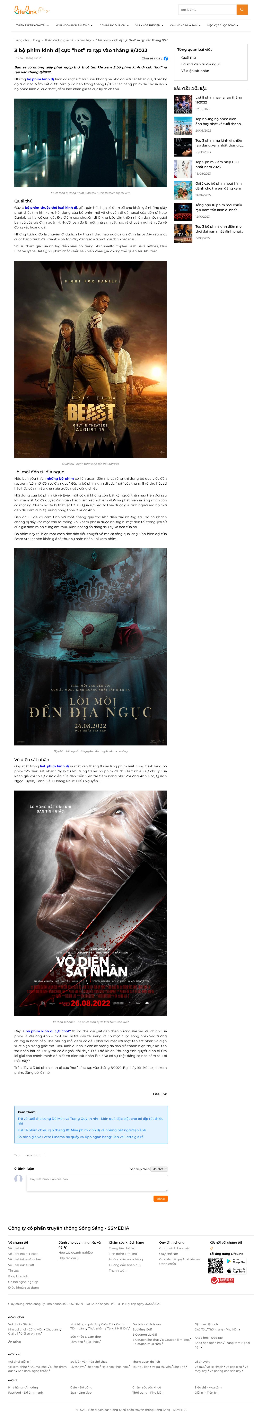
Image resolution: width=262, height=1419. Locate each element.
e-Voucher (16, 1317)
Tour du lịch (141, 1367)
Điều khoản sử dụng (23, 1287)
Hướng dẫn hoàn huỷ (125, 1265)
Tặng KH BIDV (118, 1328)
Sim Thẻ (179, 1367)
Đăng (161, 1199)
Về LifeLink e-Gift (21, 1265)
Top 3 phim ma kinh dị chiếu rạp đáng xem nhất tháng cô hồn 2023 (219, 143)
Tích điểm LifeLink (123, 1254)
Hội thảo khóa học (115, 1367)
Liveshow (77, 1367)
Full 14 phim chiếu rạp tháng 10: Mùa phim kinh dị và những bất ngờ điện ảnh (82, 1130)
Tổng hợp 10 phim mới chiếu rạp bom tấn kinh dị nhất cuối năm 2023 (218, 207)
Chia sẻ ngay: (153, 58)
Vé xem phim (18, 1367)
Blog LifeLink (18, 1276)
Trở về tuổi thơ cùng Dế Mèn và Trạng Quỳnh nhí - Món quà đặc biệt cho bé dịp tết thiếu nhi (91, 1121)
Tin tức (13, 1270)
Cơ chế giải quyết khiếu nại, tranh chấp (180, 1261)
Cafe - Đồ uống (81, 1387)
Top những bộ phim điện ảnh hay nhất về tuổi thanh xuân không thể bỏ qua (218, 121)
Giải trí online (30, 1333)
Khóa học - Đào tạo (209, 1337)
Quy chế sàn (168, 1254)
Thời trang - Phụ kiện (223, 1329)
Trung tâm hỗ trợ (122, 1248)
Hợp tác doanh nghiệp (76, 1252)
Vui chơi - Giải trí (20, 1324)
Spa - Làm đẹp (81, 1392)
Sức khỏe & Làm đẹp (85, 1336)
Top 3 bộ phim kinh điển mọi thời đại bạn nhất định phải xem (218, 229)
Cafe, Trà (107, 1324)
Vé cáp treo (234, 1367)
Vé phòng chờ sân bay (226, 1371)
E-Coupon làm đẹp (176, 1340)
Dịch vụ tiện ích (206, 1324)
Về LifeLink (16, 1248)
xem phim (33, 1155)
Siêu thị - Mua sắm (208, 1387)
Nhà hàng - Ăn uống (23, 1387)
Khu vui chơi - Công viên (26, 1329)
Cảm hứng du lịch (112, 25)
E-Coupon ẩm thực (146, 1340)
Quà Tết (201, 1329)
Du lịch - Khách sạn (146, 1324)
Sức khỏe (92, 1342)
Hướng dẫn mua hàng (126, 1259)
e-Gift (12, 1380)
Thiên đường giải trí (30, 25)
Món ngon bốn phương (72, 25)
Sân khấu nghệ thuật (33, 1371)
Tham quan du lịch (146, 1361)
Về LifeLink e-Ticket (23, 1254)
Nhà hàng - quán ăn (84, 1324)
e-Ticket (14, 1354)
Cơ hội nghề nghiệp (23, 1282)
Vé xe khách (215, 1367)
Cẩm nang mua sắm (183, 25)
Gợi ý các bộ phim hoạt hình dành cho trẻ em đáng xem (218, 186)
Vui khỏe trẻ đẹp (148, 25)
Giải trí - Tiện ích (207, 1392)
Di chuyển (202, 1361)
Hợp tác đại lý (69, 1258)
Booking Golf (142, 1329)
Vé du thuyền (162, 1367)
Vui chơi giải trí (19, 1361)
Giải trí (13, 1333)
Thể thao (93, 1367)
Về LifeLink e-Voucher (24, 1259)
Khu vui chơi (39, 1367)
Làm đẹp (77, 1342)
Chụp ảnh (53, 1329)
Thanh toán (117, 1270)
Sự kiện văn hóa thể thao (88, 1361)
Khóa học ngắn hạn (209, 1343)
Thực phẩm (96, 1328)
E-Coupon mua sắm (147, 1344)
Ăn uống (14, 1342)
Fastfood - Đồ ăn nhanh (25, 1392)
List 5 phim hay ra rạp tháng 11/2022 (218, 99)
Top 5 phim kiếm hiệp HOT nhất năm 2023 (217, 164)
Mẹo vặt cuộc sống (221, 25)
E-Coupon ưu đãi (144, 1334)
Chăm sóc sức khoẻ (146, 1387)
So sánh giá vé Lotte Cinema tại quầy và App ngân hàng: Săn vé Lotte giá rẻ (81, 1137)
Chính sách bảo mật (174, 1248)
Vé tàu (199, 1367)
